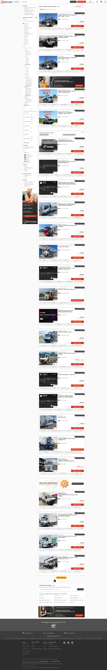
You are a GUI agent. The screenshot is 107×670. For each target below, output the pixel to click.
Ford (25, 42)
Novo (26, 166)
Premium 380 (29, 78)
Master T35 (28, 53)
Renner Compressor (74, 595)
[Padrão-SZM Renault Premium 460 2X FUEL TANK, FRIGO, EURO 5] (48, 541)
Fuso (26, 39)
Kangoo (26, 98)
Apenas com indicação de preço (30, 111)
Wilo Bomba (8, 638)
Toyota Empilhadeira (74, 597)
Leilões (26, 176)
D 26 (27, 73)
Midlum (26, 87)
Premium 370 (29, 84)
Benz (26, 26)
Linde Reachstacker (58, 597)
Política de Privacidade (45, 667)
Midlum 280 (28, 92)
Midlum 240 (28, 94)
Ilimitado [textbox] (26, 152)
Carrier (26, 102)
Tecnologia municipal (29, 11)
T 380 (27, 62)
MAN (26, 29)
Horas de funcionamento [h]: (28, 117)
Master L (28, 51)
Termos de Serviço (53, 667)
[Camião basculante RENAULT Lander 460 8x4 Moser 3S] (48, 294)
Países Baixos (29, 156)
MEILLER (26, 40)
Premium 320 (29, 80)
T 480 (27, 57)
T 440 (27, 63)
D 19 (27, 68)
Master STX (28, 54)
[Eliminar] (69, 2)
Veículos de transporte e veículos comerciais (30, 8)
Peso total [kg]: (25, 134)
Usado (26, 169)
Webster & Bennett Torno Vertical (35, 638)
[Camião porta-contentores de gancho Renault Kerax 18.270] (48, 252)
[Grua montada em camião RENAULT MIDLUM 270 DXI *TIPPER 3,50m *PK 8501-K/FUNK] (48, 96)
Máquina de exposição (29, 167)
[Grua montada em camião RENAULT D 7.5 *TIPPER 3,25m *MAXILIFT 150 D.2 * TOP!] (48, 117)
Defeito (26, 170)
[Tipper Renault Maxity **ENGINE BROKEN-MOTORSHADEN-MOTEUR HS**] (48, 209)
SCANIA (26, 35)
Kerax (26, 96)
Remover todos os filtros (51, 9)
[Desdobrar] (61, 32)
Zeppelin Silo (72, 602)
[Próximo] (56, 20)
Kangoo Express (29, 101)
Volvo (26, 36)
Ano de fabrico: (26, 113)
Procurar (74, 1)
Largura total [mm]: (26, 125)
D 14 (27, 71)
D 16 (27, 70)
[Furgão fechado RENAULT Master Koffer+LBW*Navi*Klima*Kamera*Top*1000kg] (48, 499)
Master (26, 50)
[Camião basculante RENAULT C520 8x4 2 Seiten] (48, 337)
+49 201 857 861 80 (29, 633)
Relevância (78, 6)
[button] (105, 2)
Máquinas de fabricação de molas (50, 638)
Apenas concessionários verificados (28, 185)
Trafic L (28, 76)
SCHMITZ (27, 32)
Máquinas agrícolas (28, 13)
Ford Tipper (41, 597)
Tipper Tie (26, 25)
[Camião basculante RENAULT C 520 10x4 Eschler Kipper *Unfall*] (48, 358)
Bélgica (28, 157)
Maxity (26, 104)
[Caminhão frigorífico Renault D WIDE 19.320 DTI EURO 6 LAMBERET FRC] (48, 444)
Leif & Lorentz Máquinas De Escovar (46, 602)
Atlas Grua (41, 595)
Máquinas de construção (29, 10)
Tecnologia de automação (29, 14)
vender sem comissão (30, 216)
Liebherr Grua (57, 595)
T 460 (27, 59)
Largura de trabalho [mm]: (28, 138)
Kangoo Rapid (29, 99)
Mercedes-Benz (28, 27)
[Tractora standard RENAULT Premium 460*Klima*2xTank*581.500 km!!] (48, 465)
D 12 (27, 67)
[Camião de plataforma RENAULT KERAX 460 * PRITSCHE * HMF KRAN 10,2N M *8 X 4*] (48, 563)
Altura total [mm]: (26, 130)
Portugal (26, 148)
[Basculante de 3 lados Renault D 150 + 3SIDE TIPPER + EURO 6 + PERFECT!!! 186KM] (48, 41)
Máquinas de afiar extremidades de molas (20, 638)
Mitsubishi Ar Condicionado (60, 600)
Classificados (28, 175)
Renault (27, 23)
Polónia (28, 160)
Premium (26, 77)
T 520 (27, 60)
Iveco (26, 30)
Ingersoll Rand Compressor (45, 600)
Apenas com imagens (29, 181)
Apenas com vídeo (28, 183)
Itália (27, 159)
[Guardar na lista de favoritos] (83, 15)
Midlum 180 (29, 90)
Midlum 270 (28, 91)
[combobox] (30, 152)
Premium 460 (29, 83)
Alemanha (29, 154)
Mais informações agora (77, 483)
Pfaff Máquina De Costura (59, 602)
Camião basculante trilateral (69, 134)
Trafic (26, 74)
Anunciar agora (79, 85)
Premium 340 (29, 81)
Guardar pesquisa (62, 577)
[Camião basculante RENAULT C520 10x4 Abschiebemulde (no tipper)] (48, 230)
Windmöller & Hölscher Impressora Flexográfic (92, 638)
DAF (26, 38)
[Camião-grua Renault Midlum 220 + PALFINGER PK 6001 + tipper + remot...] (48, 63)
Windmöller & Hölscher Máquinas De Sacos (79, 600)
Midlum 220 (29, 88)
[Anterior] (81, 132)
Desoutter (26, 43)
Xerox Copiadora (79, 638)
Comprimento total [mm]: (27, 121)
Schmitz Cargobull (28, 33)
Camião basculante (44, 134)
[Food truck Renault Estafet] (48, 422)
